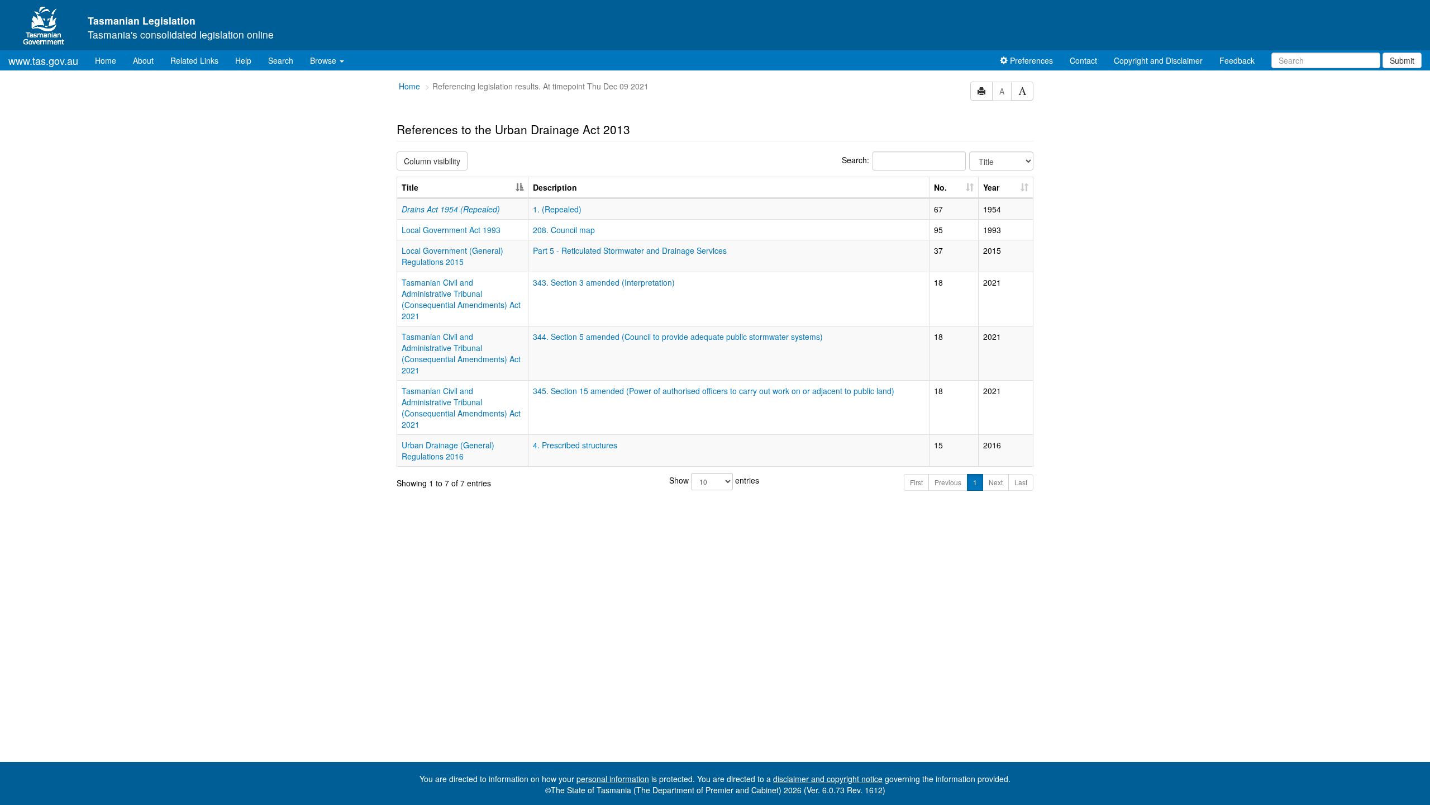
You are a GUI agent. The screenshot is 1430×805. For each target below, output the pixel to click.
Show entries (714, 480)
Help (243, 60)
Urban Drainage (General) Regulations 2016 (448, 450)
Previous (948, 482)
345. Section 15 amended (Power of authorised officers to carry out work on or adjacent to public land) (713, 390)
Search (280, 60)
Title (410, 187)
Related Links (194, 60)
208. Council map (564, 229)
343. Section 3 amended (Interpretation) (604, 282)
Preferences (1030, 60)
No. (940, 187)
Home (110, 60)
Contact (1083, 60)
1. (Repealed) (557, 209)
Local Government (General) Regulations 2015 (452, 256)
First (916, 482)
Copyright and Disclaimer (1158, 60)
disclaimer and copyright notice (828, 778)
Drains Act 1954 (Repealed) (451, 209)
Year (991, 187)
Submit (1402, 60)
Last (1020, 482)
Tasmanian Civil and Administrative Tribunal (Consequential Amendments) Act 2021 (461, 299)
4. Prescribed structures (575, 445)
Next (996, 482)
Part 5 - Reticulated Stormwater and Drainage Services (630, 250)
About (143, 60)
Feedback (1237, 60)
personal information (612, 778)
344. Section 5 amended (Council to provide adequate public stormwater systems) (678, 336)
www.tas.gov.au (43, 60)
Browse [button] (324, 60)
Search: (855, 159)
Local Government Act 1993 (451, 229)
